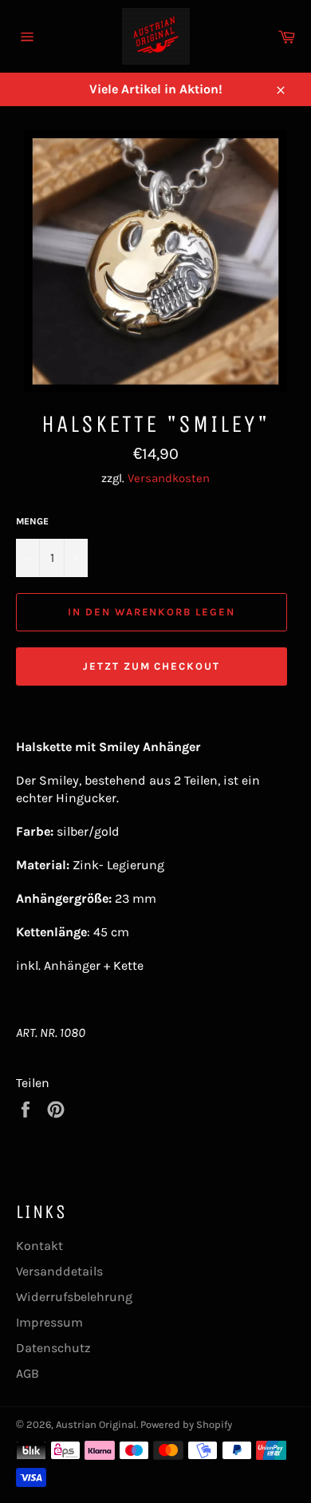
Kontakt (39, 1245)
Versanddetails (59, 1271)
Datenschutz (53, 1347)
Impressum (49, 1322)
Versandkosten (169, 478)
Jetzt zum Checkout (151, 666)
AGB (27, 1373)
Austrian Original (96, 1424)
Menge (32, 521)
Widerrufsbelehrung (74, 1296)
